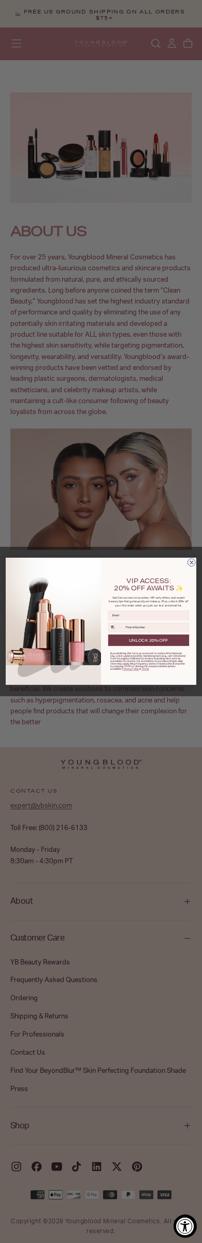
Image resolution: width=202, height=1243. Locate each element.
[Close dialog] (191, 563)
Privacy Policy (130, 669)
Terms (145, 669)
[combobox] (115, 627)
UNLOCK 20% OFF (148, 640)
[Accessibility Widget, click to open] (185, 1226)
